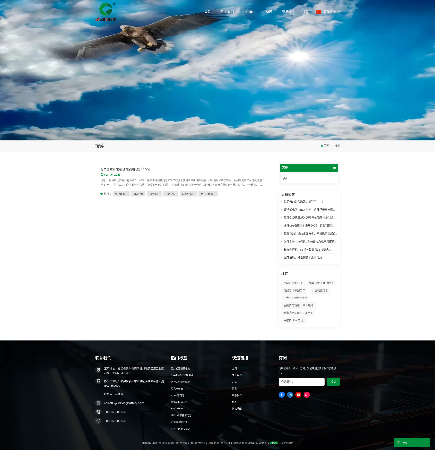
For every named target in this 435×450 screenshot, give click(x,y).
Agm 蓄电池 (177, 395)
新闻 (269, 11)
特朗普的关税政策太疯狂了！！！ (304, 202)
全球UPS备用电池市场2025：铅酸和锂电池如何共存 (310, 225)
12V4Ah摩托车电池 (181, 415)
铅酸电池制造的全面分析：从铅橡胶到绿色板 (310, 233)
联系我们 (288, 11)
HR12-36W (177, 409)
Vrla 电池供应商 (179, 422)
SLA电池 (138, 194)
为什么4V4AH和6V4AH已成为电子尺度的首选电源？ (310, 241)
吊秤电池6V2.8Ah (180, 429)
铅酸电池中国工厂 (294, 290)
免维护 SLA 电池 (293, 320)
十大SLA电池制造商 (295, 298)
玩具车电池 (188, 194)
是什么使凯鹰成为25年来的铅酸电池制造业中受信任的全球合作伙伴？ (310, 217)
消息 (234, 389)
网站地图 (237, 409)
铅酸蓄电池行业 (292, 283)
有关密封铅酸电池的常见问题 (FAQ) (125, 169)
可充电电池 (177, 389)
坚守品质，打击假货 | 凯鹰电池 (303, 257)
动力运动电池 (208, 194)
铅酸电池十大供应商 (321, 283)
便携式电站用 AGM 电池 (298, 313)
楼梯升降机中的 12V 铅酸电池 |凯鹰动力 (308, 249)
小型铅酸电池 (320, 290)
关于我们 (227, 11)
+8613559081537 (115, 412)
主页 (234, 369)
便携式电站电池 (179, 402)
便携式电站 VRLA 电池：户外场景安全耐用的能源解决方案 (310, 210)
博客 (285, 179)
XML (230, 443)
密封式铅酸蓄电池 (180, 369)
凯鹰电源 (170, 194)
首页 (207, 11)
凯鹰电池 (154, 194)
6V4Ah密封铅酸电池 (182, 375)
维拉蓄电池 (121, 194)
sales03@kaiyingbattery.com (124, 403)
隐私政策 (239, 443)
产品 (250, 11)
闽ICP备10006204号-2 (257, 443)
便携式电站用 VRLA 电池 (298, 305)
